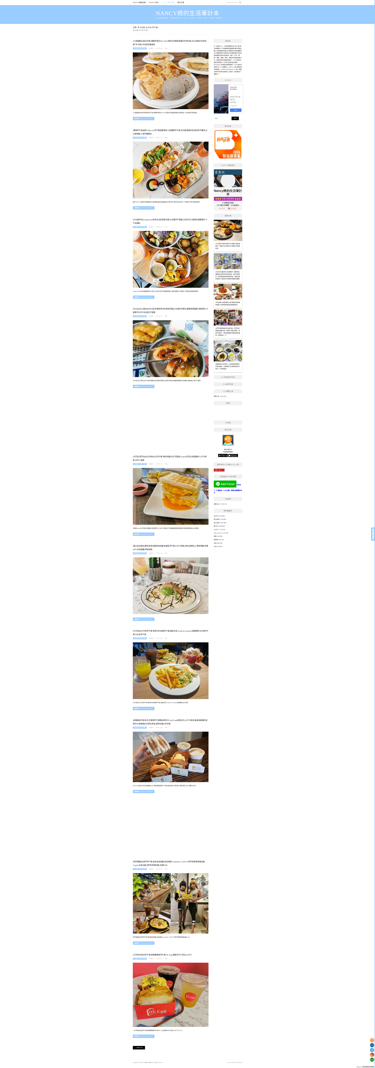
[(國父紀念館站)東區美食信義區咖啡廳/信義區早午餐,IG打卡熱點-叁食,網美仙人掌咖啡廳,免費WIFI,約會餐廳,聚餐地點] (170, 585)
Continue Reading (146, 118)
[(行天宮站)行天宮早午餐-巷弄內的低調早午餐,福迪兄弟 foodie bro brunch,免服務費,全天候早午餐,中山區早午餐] (170, 670)
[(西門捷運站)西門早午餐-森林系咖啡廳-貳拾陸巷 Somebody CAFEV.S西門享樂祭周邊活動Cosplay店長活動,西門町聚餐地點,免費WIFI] (170, 903)
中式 (215, 546)
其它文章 (180, 2)
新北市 (216, 526)
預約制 (216, 539)
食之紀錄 (216, 519)
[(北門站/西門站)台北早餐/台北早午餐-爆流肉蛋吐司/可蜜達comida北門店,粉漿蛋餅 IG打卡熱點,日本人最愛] (170, 496)
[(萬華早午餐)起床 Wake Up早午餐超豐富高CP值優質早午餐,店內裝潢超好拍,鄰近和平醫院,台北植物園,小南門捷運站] (170, 170)
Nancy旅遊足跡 (139, 2)
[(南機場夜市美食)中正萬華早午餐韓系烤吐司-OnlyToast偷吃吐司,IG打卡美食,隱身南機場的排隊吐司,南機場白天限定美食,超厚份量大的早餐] (170, 756)
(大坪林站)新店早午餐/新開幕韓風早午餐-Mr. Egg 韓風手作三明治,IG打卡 (162, 955)
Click (373, 534)
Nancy (151, 48)
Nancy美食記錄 (168, 2)
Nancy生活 (153, 2)
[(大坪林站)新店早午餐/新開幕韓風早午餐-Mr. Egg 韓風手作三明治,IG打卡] (170, 994)
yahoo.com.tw (218, 533)
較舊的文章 (140, 1047)
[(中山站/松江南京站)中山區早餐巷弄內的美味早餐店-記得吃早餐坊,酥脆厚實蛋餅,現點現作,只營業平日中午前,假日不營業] (170, 348)
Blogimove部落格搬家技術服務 (365, 1067)
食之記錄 (216, 522)
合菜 (215, 543)
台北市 (216, 516)
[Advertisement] (170, 425)
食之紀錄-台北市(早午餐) (140, 48)
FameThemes (239, 1062)
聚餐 (215, 536)
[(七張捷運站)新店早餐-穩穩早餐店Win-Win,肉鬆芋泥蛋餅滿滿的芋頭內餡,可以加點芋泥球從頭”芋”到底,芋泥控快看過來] (170, 80)
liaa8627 (216, 529)
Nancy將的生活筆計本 (187, 13)
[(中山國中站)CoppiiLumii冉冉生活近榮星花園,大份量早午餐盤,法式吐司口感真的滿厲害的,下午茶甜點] (170, 259)
